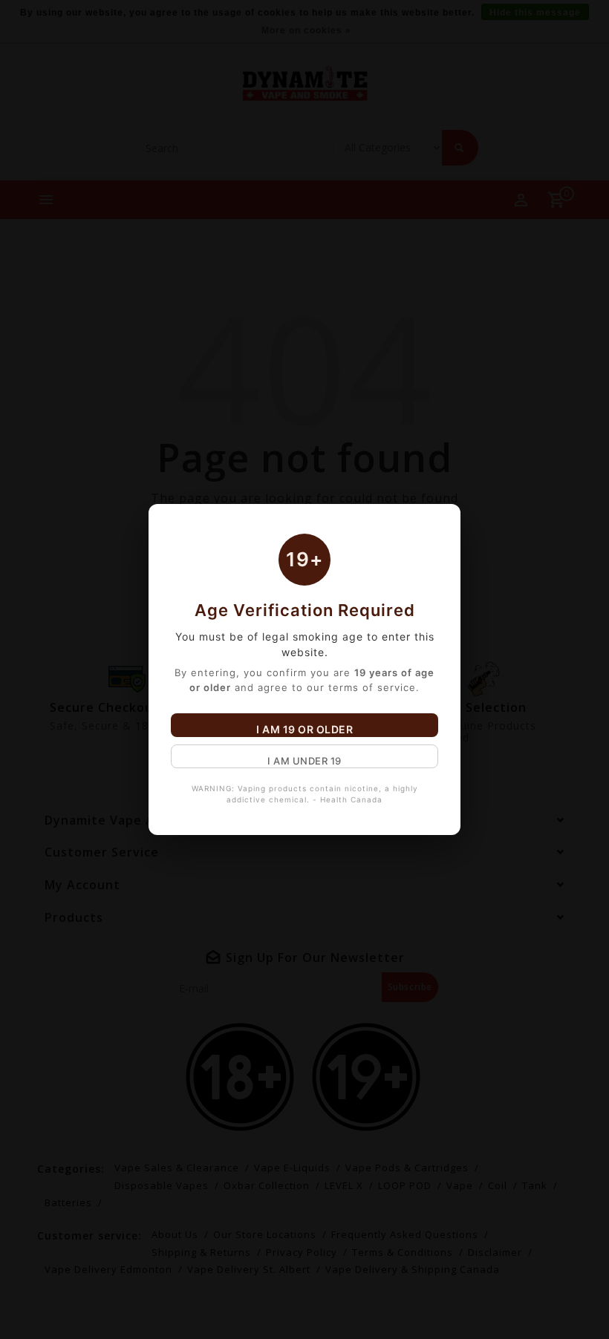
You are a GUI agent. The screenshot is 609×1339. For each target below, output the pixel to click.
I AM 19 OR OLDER (304, 729)
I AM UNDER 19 (304, 761)
